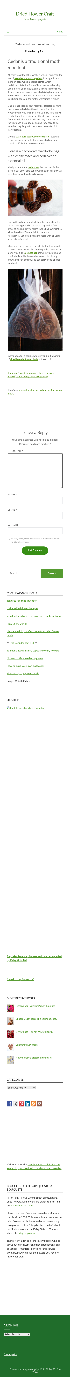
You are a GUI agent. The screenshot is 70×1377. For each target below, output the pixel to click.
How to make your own (25, 666)
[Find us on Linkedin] (27, 1103)
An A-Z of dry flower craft (20, 979)
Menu (60, 31)
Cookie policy (10, 1355)
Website (13, 525)
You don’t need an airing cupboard (33, 651)
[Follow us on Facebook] (9, 1103)
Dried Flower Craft (35, 14)
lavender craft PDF (22, 643)
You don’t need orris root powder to (35, 616)
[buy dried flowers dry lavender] (35, 708)
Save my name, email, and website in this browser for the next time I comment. (35, 540)
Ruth (42, 51)
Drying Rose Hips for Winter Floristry (34, 1032)
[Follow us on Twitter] (15, 1103)
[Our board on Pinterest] (21, 1103)
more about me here (22, 1205)
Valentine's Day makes (27, 1045)
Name (12, 494)
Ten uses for (22, 601)
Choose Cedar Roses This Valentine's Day (36, 1019)
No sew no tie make (25, 658)
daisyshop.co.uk (26, 1233)
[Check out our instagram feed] (39, 1103)
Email (12, 509)
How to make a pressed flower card (34, 1058)
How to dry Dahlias (17, 624)
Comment (15, 451)
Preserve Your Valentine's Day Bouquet (35, 1006)
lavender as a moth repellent (28, 78)
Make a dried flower (22, 608)
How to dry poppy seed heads (23, 673)
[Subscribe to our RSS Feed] (33, 1103)
